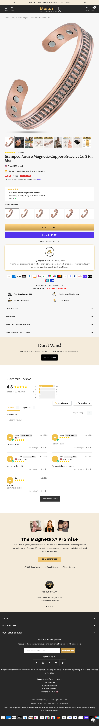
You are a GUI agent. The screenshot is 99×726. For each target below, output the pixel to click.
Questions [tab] (27, 407)
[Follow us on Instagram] (43, 662)
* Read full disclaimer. (51, 710)
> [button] (50, 499)
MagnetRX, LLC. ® (45, 700)
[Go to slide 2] (48, 606)
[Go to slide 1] (46, 606)
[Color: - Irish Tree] (39, 211)
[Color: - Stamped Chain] (54, 211)
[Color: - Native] (9, 211)
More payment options (49, 241)
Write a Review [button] (84, 403)
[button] (42, 448)
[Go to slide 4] (52, 606)
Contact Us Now (49, 357)
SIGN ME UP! (68, 650)
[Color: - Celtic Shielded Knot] (24, 211)
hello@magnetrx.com (53, 679)
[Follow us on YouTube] (56, 662)
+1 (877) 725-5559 (49, 685)
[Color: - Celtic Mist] (69, 211)
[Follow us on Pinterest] (49, 662)
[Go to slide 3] (50, 606)
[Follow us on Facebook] (36, 662)
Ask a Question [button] (63, 403)
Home (7, 18)
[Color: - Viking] (84, 211)
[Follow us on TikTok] (63, 662)
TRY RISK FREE (49, 559)
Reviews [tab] (11, 407)
